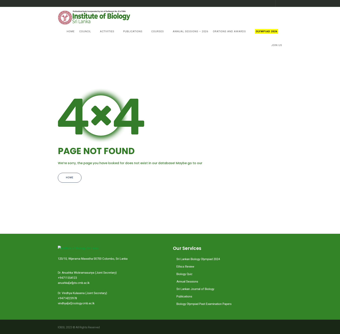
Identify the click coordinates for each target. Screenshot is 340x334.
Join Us (276, 45)
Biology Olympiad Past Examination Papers (204, 304)
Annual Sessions (187, 281)
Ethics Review (185, 266)
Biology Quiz (184, 274)
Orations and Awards (229, 31)
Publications (132, 31)
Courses (157, 31)
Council (85, 31)
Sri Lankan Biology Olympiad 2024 (198, 259)
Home (71, 31)
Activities (107, 31)
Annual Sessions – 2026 (190, 31)
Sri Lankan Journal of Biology (195, 289)
